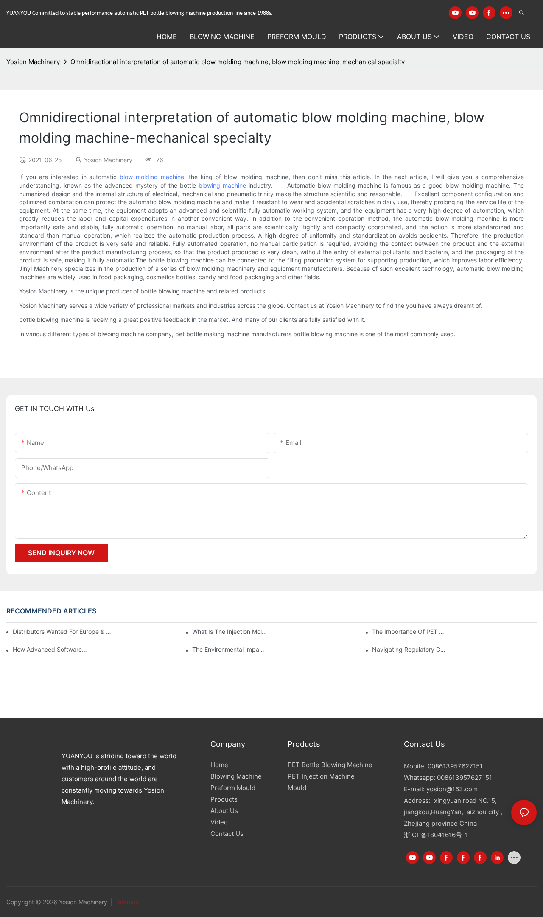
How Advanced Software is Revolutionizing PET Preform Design (50, 649)
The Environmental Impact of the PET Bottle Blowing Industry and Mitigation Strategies (229, 649)
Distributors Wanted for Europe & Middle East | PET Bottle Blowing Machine (63, 631)
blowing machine (222, 185)
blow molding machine (152, 176)
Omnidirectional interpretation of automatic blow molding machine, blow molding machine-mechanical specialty (237, 62)
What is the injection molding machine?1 (229, 631)
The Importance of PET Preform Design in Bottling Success (409, 631)
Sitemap (127, 902)
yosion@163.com (452, 789)
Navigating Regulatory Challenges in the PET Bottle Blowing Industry (409, 649)
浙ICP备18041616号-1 (436, 835)
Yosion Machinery (33, 62)
